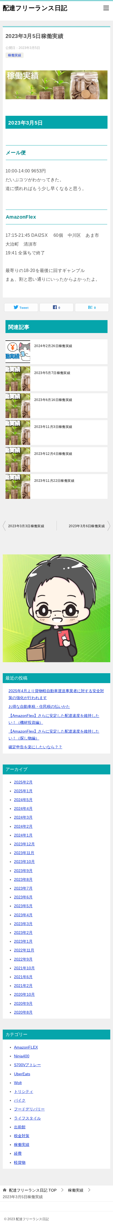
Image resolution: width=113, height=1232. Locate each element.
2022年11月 (24, 950)
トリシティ (23, 1091)
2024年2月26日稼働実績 (53, 346)
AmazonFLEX (26, 1047)
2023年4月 (23, 915)
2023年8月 (23, 879)
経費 (18, 1153)
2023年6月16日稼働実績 (53, 400)
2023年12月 (24, 844)
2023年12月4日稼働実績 (53, 454)
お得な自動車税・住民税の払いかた (39, 706)
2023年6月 (23, 897)
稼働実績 (14, 55)
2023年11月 (24, 853)
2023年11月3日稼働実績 (53, 427)
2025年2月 (23, 782)
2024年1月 (23, 835)
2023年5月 (23, 906)
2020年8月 (23, 1012)
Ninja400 (21, 1056)
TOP (32, 1190)
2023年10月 (24, 861)
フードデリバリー (29, 1109)
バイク (20, 1100)
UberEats (22, 1074)
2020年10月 (24, 994)
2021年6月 (23, 977)
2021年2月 (23, 985)
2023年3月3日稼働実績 (26, 526)
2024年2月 (23, 826)
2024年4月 (23, 808)
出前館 (20, 1127)
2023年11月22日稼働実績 (54, 481)
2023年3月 (23, 924)
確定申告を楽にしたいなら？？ (35, 747)
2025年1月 (23, 791)
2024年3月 (23, 817)
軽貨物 (20, 1162)
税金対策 (21, 1136)
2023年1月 (23, 941)
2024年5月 (23, 800)
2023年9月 (23, 870)
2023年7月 (23, 888)
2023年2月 (23, 932)
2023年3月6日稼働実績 (87, 526)
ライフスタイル (27, 1118)
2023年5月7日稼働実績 (52, 373)
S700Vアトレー (27, 1065)
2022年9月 (23, 959)
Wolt (18, 1082)
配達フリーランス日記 (35, 8)
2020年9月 (23, 1003)
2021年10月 (24, 968)
